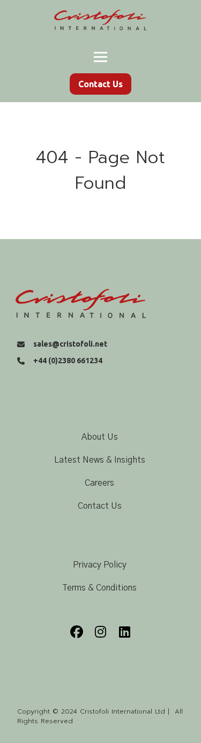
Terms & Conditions (99, 588)
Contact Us (100, 506)
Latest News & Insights (99, 460)
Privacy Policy (99, 565)
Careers (99, 483)
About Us (99, 437)
